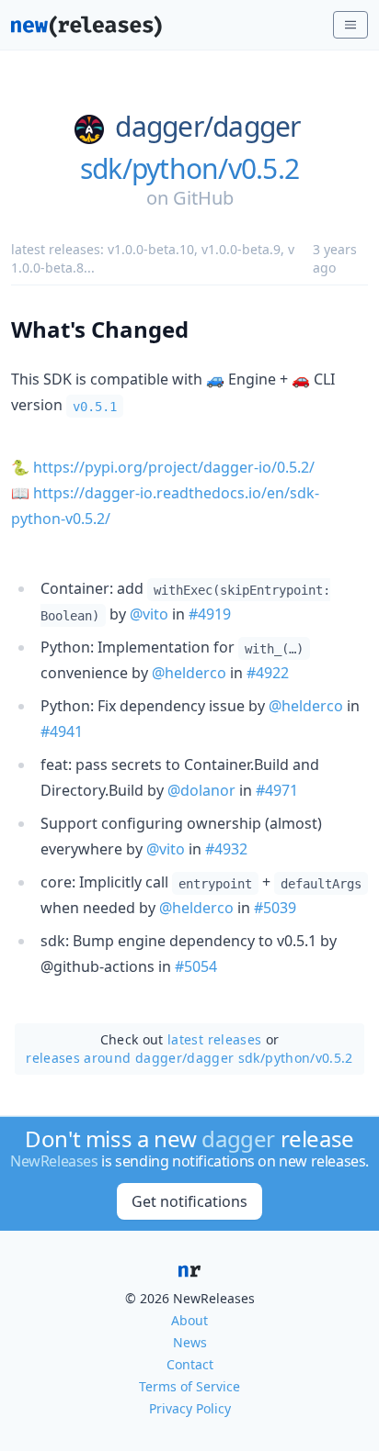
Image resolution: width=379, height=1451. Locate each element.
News (190, 1342)
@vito (149, 614)
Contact (190, 1364)
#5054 (196, 966)
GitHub (203, 197)
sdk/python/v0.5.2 (189, 168)
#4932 (226, 849)
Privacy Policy (190, 1408)
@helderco (189, 673)
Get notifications (189, 1201)
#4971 (277, 790)
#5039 (275, 908)
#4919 (210, 614)
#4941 (61, 731)
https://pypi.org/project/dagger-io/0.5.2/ (174, 467)
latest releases (214, 1039)
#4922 (268, 673)
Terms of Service (189, 1386)
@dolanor (201, 790)
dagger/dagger (207, 126)
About (189, 1320)
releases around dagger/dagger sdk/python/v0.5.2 (189, 1057)
